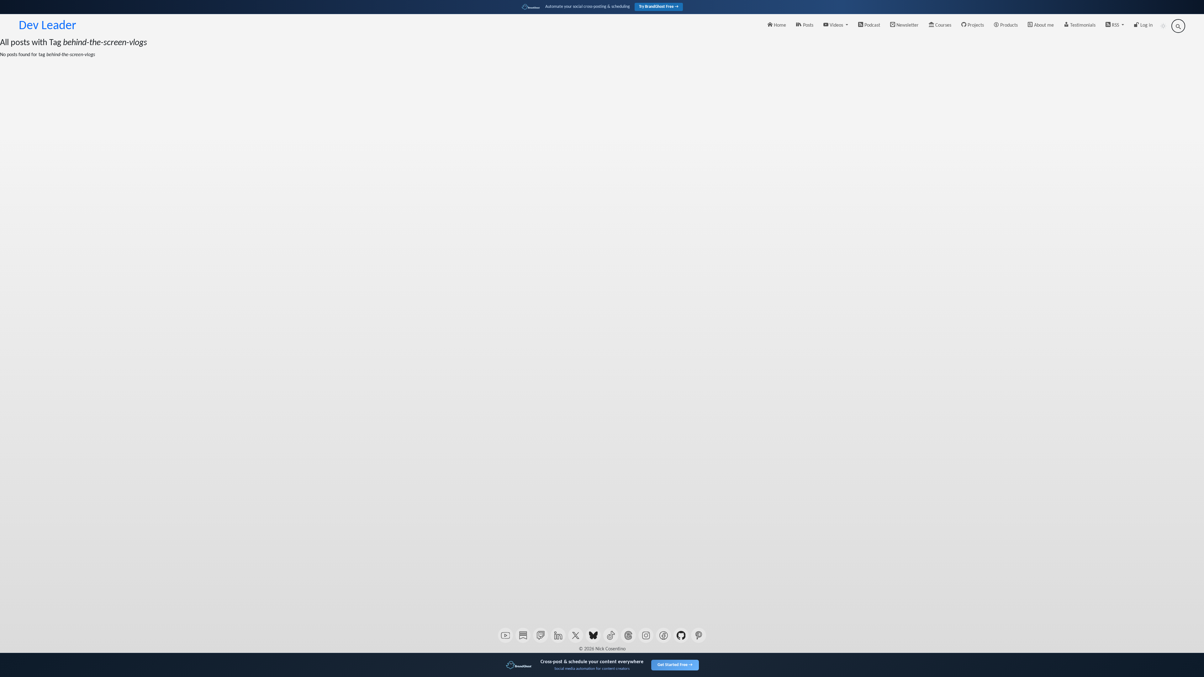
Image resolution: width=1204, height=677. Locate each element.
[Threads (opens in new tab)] (628, 635)
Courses (942, 25)
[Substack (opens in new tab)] (523, 635)
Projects (975, 25)
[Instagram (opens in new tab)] (645, 635)
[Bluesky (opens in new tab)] (593, 635)
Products (1008, 25)
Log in (1146, 25)
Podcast (871, 25)
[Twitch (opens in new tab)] (540, 635)
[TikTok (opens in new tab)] (610, 635)
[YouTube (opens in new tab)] (505, 635)
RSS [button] (1115, 25)
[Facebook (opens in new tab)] (663, 635)
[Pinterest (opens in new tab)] (698, 635)
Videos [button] (836, 25)
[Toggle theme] (1163, 26)
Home (779, 25)
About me (1043, 25)
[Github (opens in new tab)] (681, 635)
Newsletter (907, 25)
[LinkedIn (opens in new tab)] (558, 635)
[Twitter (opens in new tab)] (575, 635)
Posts (807, 25)
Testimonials (1082, 25)
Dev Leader (47, 26)
